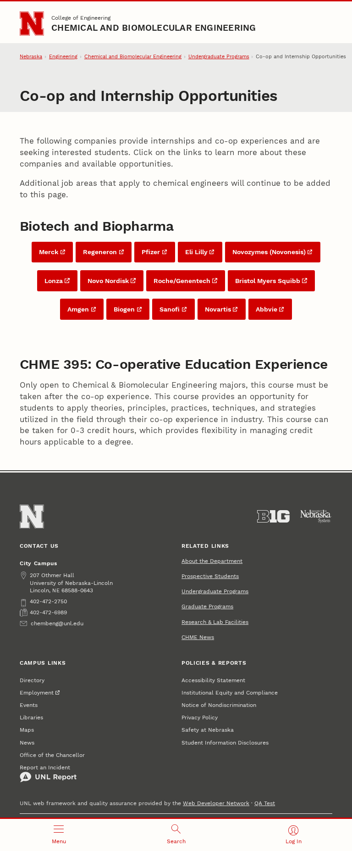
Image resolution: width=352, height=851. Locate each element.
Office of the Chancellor (52, 754)
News (27, 742)
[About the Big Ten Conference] (273, 516)
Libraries (31, 717)
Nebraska (31, 57)
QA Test (264, 803)
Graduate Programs (207, 606)
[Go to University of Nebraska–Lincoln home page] (32, 23)
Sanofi (170, 309)
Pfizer (151, 252)
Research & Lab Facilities (215, 621)
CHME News (198, 637)
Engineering (63, 57)
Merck (48, 252)
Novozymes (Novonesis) (269, 252)
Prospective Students (210, 576)
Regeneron (100, 252)
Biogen (124, 309)
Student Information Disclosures (225, 742)
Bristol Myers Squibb (267, 280)
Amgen (78, 309)
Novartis (218, 309)
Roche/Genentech (182, 280)
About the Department (212, 560)
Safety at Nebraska (208, 729)
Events (29, 704)
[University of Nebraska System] (316, 516)
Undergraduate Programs (218, 57)
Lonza (53, 280)
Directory (32, 680)
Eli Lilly (196, 252)
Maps (27, 729)
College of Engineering (80, 17)
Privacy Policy (200, 717)
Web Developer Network (216, 803)
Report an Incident (45, 767)
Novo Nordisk (108, 280)
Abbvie (266, 309)
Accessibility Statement (213, 680)
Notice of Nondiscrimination (219, 704)
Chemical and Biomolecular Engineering (153, 28)
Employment (37, 692)
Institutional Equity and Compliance (230, 692)
